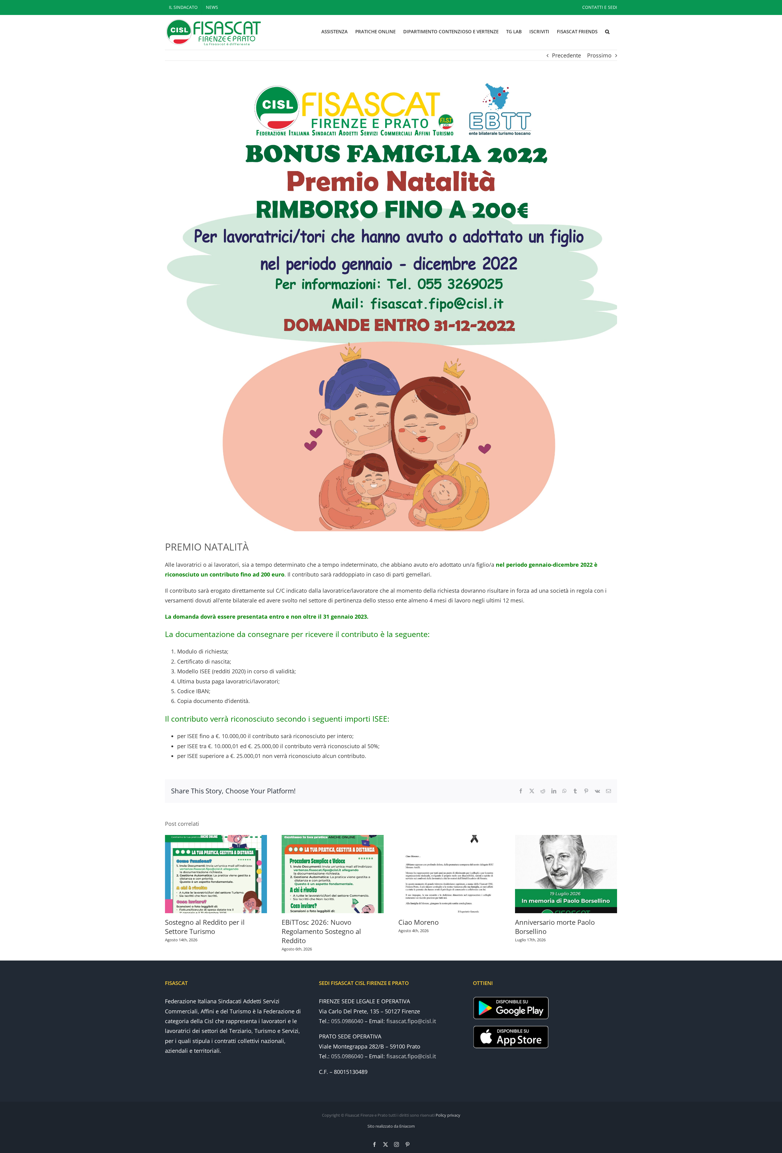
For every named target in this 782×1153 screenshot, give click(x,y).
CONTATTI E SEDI (599, 7)
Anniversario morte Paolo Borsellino (555, 926)
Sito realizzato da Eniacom (391, 1126)
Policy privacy (448, 1115)
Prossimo (599, 55)
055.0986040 (347, 1021)
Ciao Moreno (418, 922)
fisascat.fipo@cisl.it (411, 1021)
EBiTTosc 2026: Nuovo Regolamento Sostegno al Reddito (321, 931)
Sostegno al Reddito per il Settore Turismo (205, 926)
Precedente (566, 55)
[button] (607, 31)
